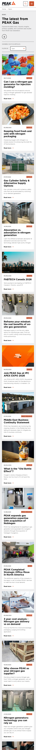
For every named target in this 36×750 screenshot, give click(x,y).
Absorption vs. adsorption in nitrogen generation (17, 232)
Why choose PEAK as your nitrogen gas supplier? (16, 671)
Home (4, 9)
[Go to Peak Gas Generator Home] (8, 3)
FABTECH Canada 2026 (18, 279)
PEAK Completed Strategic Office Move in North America (17, 572)
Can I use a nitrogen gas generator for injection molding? (18, 84)
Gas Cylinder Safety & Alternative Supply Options (16, 183)
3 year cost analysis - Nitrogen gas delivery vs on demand (16, 621)
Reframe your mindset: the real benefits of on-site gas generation (17, 324)
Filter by (5, 48)
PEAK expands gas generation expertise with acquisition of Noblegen (16, 519)
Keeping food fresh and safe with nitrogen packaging (18, 133)
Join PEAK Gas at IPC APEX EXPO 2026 (16, 374)
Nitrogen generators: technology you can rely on (16, 720)
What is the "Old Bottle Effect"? (17, 470)
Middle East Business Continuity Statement (16, 421)
